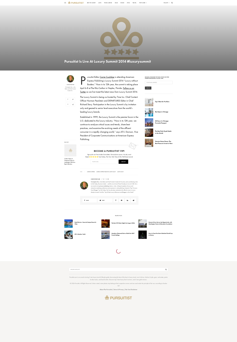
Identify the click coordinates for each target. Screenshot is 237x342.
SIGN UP (137, 181)
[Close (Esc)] (152, 153)
